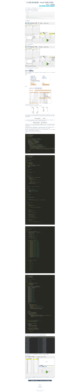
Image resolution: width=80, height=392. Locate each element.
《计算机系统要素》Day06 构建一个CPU (34, 380)
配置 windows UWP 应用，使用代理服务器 (45, 380)
